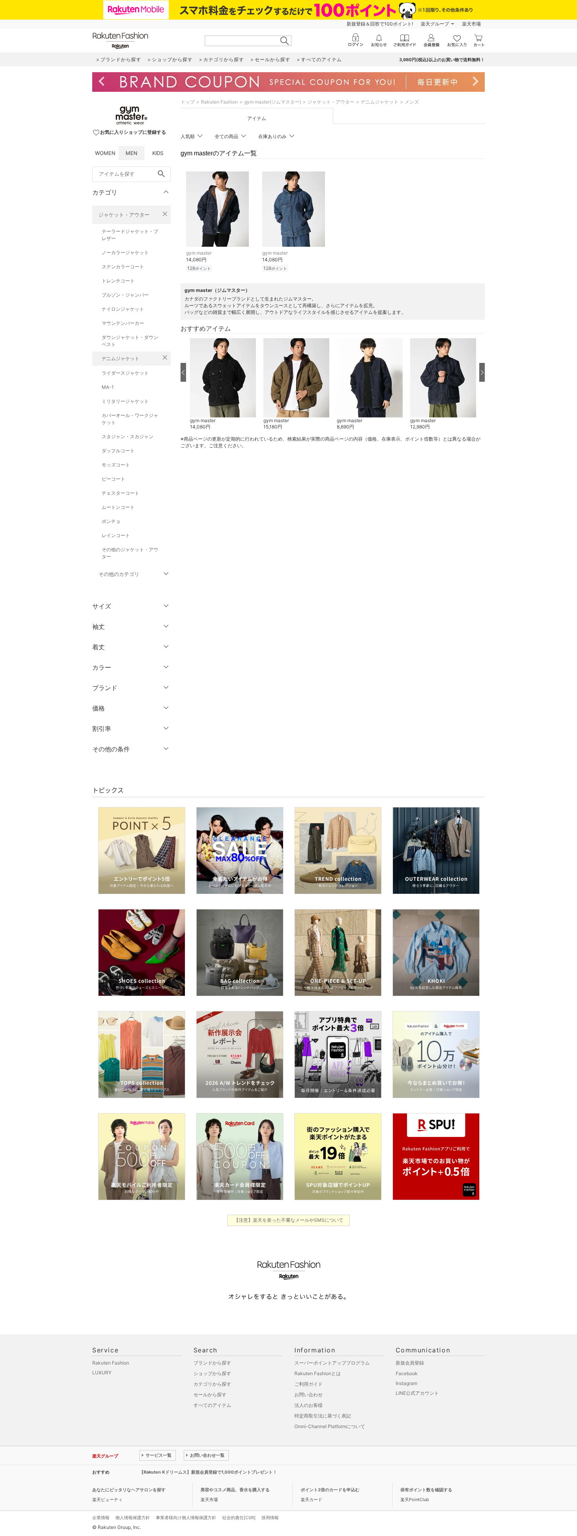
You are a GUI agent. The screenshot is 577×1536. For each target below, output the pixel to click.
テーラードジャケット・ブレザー (130, 234)
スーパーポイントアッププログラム (332, 1363)
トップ (188, 102)
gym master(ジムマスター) (272, 102)
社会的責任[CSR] (239, 1517)
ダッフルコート (118, 451)
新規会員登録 (410, 1363)
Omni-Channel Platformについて (329, 1426)
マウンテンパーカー (123, 323)
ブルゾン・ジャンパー (125, 295)
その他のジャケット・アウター (130, 553)
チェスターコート (120, 493)
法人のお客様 (308, 1405)
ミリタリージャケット (125, 401)
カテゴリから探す (212, 1384)
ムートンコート (118, 507)
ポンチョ (111, 521)
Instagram (406, 1383)
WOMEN (105, 153)
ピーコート (113, 479)
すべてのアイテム (212, 1405)
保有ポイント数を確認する (426, 1489)
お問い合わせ (308, 1395)
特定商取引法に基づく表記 (322, 1416)
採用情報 (270, 1517)
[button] (222, 384)
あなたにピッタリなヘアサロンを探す (129, 1489)
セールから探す (210, 1395)
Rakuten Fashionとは (317, 1373)
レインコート (116, 535)
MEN (131, 153)
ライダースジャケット (125, 373)
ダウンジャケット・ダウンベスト (130, 340)
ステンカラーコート (123, 267)
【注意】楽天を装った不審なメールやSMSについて (288, 1220)
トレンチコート (118, 281)
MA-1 (108, 387)
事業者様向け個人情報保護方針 (186, 1517)
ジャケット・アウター (124, 214)
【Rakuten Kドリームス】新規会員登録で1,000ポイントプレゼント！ (208, 1472)
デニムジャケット (120, 358)
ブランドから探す (212, 1363)
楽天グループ (435, 24)
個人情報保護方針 (132, 1517)
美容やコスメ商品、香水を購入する (235, 1489)
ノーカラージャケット (125, 252)
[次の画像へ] (482, 372)
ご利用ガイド (308, 1384)
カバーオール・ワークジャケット (130, 418)
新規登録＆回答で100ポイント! (380, 24)
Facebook (407, 1373)
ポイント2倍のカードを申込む (330, 1489)
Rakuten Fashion (219, 102)
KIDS (157, 153)
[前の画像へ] (183, 372)
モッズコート (116, 465)
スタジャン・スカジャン (127, 436)
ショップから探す (212, 1373)
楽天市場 (471, 24)
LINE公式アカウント (417, 1393)
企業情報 (101, 1517)
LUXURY (101, 1373)
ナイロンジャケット (123, 309)
